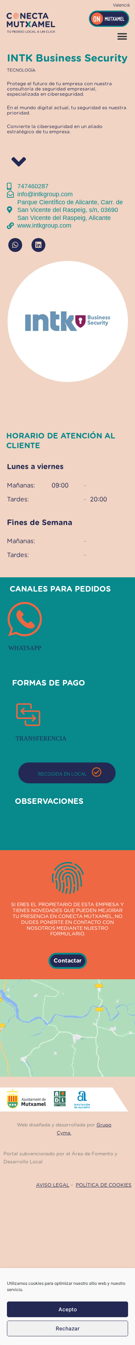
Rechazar (68, 1328)
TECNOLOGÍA (21, 70)
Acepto (67, 1309)
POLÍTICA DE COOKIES (104, 1185)
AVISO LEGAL (52, 1185)
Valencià (121, 5)
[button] (122, 36)
